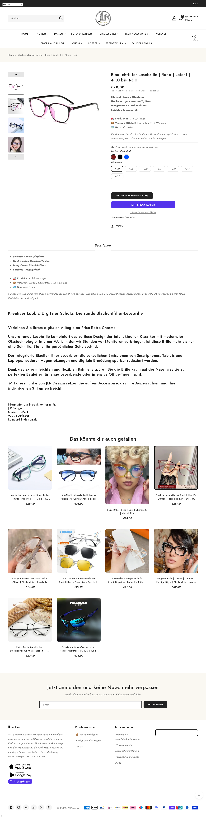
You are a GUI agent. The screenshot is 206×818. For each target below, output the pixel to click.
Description (103, 245)
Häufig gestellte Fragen (88, 740)
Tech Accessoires (136, 33)
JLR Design (74, 808)
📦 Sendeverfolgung (86, 734)
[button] (188, 18)
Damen (58, 33)
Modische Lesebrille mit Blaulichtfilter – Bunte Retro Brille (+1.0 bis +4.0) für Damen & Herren (30, 497)
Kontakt (79, 746)
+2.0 (144, 168)
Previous (16, 74)
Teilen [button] (119, 226)
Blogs (118, 763)
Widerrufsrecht (123, 745)
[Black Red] (113, 157)
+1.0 (117, 168)
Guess (76, 43)
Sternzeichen (114, 43)
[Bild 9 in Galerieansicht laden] (16, 106)
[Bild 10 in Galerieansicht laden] (16, 125)
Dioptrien (130, 217)
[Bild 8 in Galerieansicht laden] (16, 87)
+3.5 (187, 168)
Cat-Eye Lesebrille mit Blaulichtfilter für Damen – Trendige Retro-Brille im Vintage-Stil (176, 497)
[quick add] (48, 445)
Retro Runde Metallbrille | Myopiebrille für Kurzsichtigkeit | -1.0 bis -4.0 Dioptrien (30, 649)
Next (16, 157)
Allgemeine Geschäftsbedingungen (128, 737)
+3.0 (173, 168)
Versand (126, 90)
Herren (41, 33)
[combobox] (36, 18)
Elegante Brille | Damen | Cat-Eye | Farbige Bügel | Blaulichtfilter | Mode (176, 580)
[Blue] (126, 157)
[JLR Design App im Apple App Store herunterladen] (20, 766)
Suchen (60, 18)
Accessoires (108, 33)
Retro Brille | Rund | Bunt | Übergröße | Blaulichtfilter (127, 511)
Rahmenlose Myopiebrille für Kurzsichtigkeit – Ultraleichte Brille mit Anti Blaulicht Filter (127, 580)
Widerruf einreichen (177, 732)
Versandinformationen (127, 757)
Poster (92, 43)
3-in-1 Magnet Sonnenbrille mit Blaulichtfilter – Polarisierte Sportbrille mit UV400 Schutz (79, 580)
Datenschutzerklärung (127, 751)
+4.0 (117, 176)
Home (11, 55)
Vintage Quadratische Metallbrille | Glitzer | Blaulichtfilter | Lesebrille (30, 580)
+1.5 (130, 168)
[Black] (120, 157)
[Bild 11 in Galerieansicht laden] (16, 145)
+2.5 (159, 168)
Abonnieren (155, 704)
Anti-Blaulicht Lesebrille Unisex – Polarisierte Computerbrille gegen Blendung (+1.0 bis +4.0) (79, 497)
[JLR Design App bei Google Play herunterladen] (20, 775)
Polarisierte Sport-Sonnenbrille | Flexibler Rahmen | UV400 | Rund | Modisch (79, 649)
